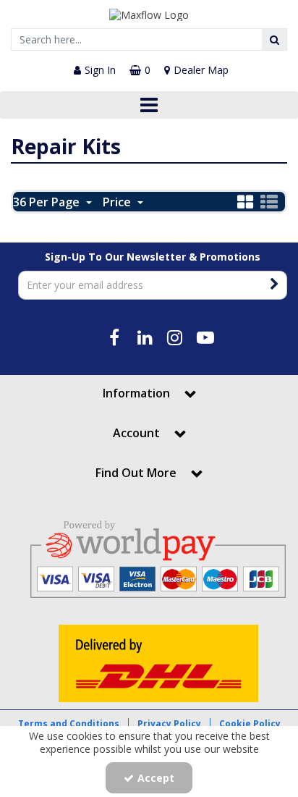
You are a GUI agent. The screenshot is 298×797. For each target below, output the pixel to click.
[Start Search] (274, 39)
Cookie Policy (250, 723)
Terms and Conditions (68, 723)
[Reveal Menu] (149, 105)
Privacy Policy (169, 723)
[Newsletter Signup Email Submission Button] (274, 285)
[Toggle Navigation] (149, 105)
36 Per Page (47, 202)
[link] (115, 337)
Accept (155, 778)
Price (118, 202)
